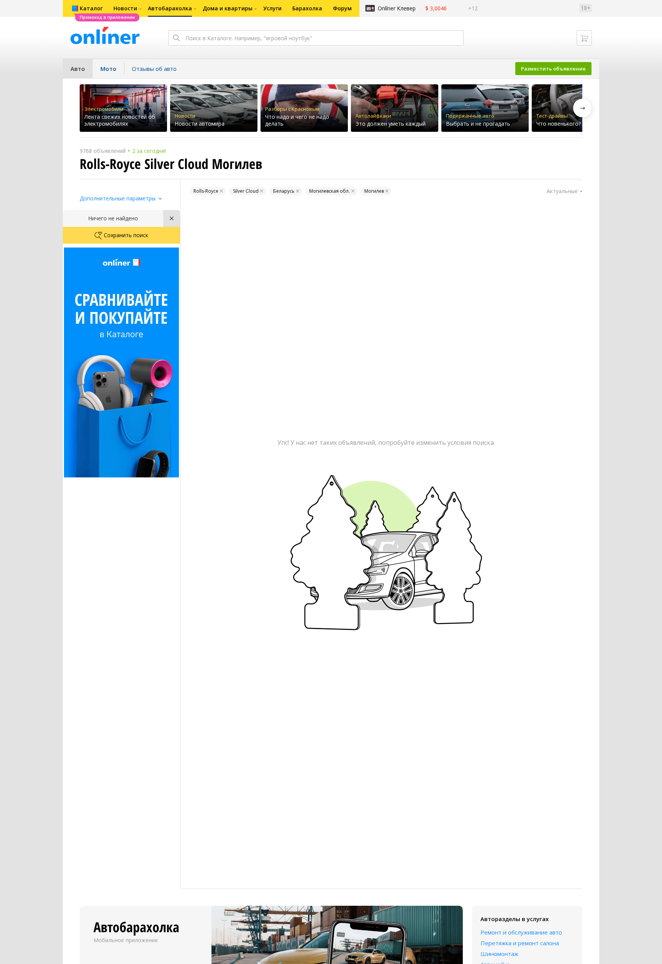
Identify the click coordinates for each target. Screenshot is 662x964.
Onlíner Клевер (397, 8)
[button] (582, 108)
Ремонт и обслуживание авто (521, 932)
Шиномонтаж (499, 953)
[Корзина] (584, 38)
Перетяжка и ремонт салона (519, 943)
